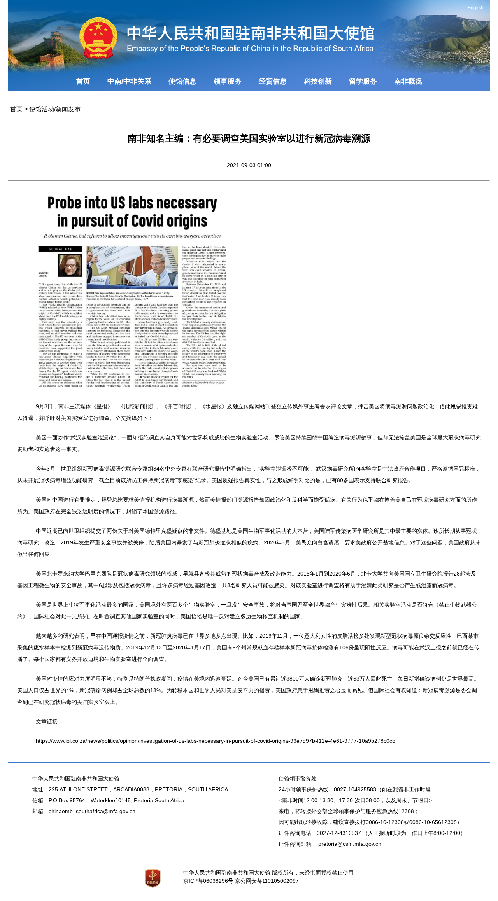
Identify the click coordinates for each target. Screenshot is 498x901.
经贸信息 (273, 81)
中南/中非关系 (129, 81)
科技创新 (318, 81)
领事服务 (228, 81)
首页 (83, 81)
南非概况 (408, 81)
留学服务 (363, 81)
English (476, 7)
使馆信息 (182, 81)
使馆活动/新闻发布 (55, 109)
